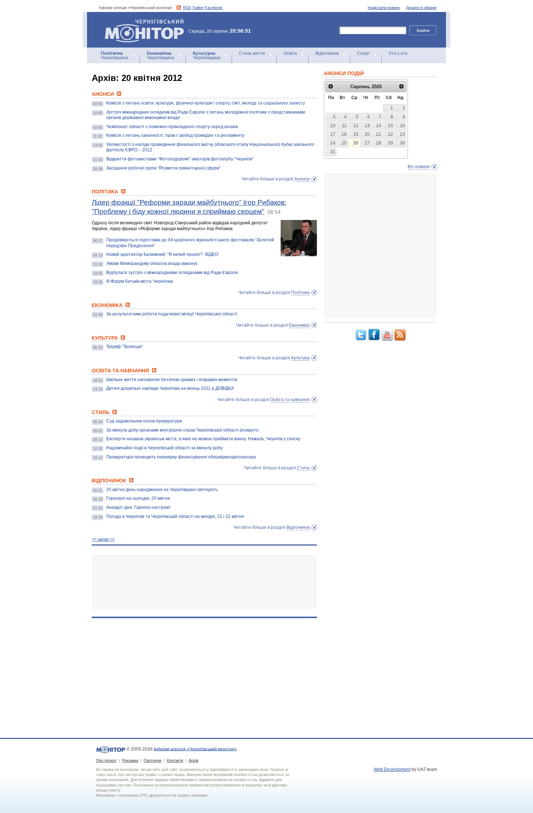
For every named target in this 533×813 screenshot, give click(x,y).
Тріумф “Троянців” (124, 346)
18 (344, 134)
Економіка (299, 325)
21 (378, 134)
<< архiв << (103, 539)
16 (402, 125)
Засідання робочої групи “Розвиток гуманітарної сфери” (163, 168)
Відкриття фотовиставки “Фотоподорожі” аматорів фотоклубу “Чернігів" (179, 159)
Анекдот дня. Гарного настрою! (138, 507)
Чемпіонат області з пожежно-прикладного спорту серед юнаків (172, 126)
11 (344, 125)
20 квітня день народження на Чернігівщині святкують (162, 489)
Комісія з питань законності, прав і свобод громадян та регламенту (175, 135)
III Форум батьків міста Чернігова (139, 281)
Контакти (175, 760)
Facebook (214, 7)
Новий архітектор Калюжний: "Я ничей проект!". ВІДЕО (162, 254)
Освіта (290, 53)
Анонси (302, 178)
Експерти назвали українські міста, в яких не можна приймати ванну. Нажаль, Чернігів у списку (203, 438)
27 (367, 143)
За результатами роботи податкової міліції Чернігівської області (171, 313)
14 (378, 125)
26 (355, 143)
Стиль (303, 467)
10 (332, 125)
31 (332, 151)
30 (402, 143)
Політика (300, 292)
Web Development (392, 769)
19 (355, 134)
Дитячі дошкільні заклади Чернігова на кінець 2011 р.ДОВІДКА (170, 388)
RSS (187, 7)
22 (390, 134)
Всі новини (419, 166)
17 (332, 134)
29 (390, 143)
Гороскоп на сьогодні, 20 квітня (138, 498)
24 (332, 143)
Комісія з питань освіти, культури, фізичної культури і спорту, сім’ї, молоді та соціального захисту (205, 103)
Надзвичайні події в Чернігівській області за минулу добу (164, 447)
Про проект (106, 760)
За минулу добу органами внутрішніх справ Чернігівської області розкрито (182, 430)
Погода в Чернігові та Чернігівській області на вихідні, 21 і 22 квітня (175, 516)
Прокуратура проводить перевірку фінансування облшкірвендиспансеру (181, 456)
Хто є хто (398, 53)
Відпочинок (327, 53)
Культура (300, 357)
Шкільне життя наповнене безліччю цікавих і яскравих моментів (171, 379)
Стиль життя (252, 53)
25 (344, 143)
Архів (193, 760)
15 (390, 125)
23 (402, 134)
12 (355, 125)
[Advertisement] (204, 582)
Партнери (152, 760)
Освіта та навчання (290, 399)
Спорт (363, 53)
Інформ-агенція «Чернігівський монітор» (141, 21)
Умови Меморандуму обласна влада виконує (152, 263)
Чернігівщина (114, 55)
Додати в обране (421, 7)
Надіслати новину (384, 7)
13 (367, 125)
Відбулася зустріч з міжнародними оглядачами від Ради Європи (172, 272)
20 (367, 134)
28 (378, 143)
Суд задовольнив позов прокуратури (144, 421)
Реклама (130, 760)
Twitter (198, 7)
